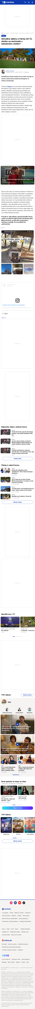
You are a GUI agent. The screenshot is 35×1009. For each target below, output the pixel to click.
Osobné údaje (6, 934)
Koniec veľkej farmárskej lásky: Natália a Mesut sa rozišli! (17, 180)
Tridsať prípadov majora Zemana (7, 797)
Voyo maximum (6, 959)
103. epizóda (22, 798)
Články (13, 477)
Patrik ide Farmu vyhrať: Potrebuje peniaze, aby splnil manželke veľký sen (22, 433)
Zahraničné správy (23, 944)
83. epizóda (4, 630)
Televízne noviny (16, 959)
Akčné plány (26, 915)
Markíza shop (24, 932)
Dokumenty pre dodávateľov (10, 918)
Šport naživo (11, 962)
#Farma (3, 317)
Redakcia (20, 950)
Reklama (13, 915)
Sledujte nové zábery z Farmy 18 (21, 496)
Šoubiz (11, 912)
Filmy (27, 962)
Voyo (7, 802)
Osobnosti (28, 912)
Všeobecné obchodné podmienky (11, 947)
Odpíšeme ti (5, 932)
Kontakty (4, 944)
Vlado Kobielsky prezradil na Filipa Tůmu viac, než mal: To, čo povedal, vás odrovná (17, 749)
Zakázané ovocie (22, 796)
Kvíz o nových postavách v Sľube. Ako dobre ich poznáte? (26, 769)
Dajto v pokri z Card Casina (8, 629)
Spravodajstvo (26, 959)
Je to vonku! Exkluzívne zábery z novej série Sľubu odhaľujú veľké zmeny (8, 769)
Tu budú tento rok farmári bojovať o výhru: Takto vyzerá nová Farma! (23, 489)
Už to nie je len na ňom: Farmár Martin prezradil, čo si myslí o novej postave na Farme (22, 481)
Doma (3, 929)
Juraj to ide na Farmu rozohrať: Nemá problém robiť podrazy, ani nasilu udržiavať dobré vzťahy (22, 443)
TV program (5, 912)
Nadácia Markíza (25, 929)
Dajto (8, 929)
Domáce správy (12, 944)
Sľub (3, 725)
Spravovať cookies (16, 934)
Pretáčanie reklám (15, 932)
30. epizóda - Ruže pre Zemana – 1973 (8, 799)
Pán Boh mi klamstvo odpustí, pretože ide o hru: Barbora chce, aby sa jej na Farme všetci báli (23, 452)
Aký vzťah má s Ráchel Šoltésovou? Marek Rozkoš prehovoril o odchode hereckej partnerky (16, 728)
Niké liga (4, 962)
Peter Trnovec (10, 71)
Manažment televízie (25, 921)
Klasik (16, 929)
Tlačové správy (6, 915)
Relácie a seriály (19, 912)
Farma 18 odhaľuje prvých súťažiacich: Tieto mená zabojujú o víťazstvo (22, 472)
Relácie (2, 33)
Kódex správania (23, 918)
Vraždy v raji (24, 629)
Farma (7, 33)
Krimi (12, 929)
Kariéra (19, 915)
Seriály (23, 962)
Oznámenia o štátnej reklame (10, 921)
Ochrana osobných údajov (9, 950)
